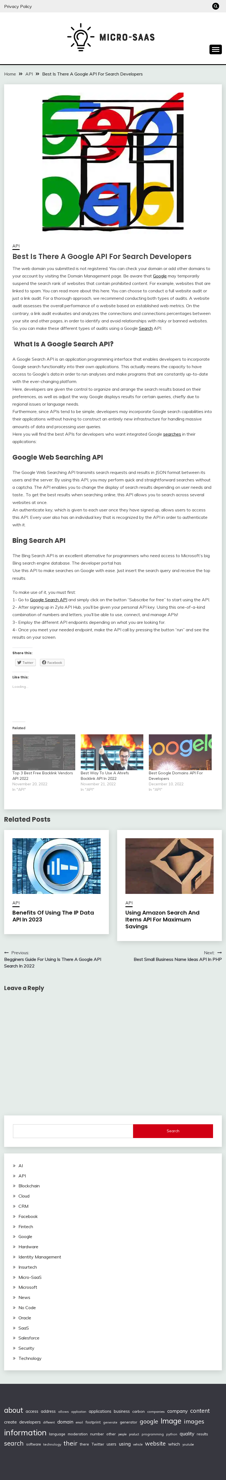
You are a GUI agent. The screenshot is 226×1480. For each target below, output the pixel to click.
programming (153, 1434)
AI (20, 1165)
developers (30, 1422)
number (97, 1434)
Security (26, 1348)
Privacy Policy (18, 6)
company (177, 1411)
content (200, 1410)
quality (187, 1433)
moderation (78, 1434)
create (10, 1422)
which (174, 1444)
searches (172, 434)
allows (63, 1411)
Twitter (98, 1444)
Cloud (23, 1196)
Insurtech (27, 1267)
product (134, 1434)
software (33, 1444)
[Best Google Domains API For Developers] (180, 752)
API (16, 246)
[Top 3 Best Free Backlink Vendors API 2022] (43, 752)
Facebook (28, 1216)
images (194, 1421)
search (14, 1443)
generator (128, 1422)
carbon (138, 1411)
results (202, 1434)
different (49, 1422)
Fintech (25, 1226)
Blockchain (29, 1185)
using (125, 1444)
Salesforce (28, 1338)
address (48, 1411)
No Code (27, 1307)
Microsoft (27, 1287)
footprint (93, 1422)
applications (100, 1411)
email (79, 1422)
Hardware (28, 1246)
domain (65, 1422)
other (111, 1434)
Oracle (24, 1317)
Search (146, 328)
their (70, 1443)
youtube (188, 1444)
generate (110, 1422)
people (122, 1434)
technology (52, 1444)
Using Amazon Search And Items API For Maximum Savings (162, 919)
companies (156, 1411)
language (57, 1434)
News (24, 1297)
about (13, 1410)
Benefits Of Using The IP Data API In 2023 (53, 916)
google (149, 1421)
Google (160, 276)
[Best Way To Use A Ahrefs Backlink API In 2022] (112, 752)
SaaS (23, 1328)
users (111, 1444)
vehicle (137, 1444)
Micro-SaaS (30, 1277)
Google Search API (48, 599)
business (122, 1411)
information (25, 1432)
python (171, 1434)
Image (171, 1420)
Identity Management (39, 1257)
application (78, 1412)
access (32, 1411)
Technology (30, 1358)
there (84, 1444)
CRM (23, 1206)
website (155, 1443)
